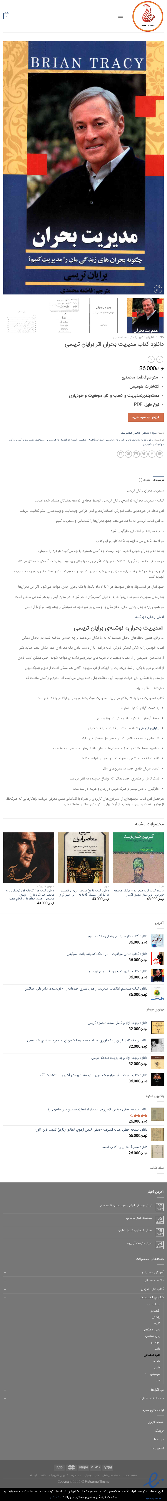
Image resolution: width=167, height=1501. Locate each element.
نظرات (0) (144, 480)
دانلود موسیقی (154, 1281)
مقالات (43, 1475)
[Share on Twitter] (144, 454)
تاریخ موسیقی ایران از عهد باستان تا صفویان (126, 1205)
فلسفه (156, 1361)
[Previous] (155, 167)
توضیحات (158, 480)
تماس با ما (158, 1448)
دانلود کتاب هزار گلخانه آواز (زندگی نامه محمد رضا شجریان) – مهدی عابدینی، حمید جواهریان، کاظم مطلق (29, 895)
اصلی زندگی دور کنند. (149, 617)
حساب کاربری (156, 1422)
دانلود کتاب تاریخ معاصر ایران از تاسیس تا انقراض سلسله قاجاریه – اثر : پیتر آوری (83, 893)
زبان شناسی (152, 1336)
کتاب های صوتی (152, 1289)
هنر (158, 1380)
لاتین (157, 1367)
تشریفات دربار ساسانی (139, 1218)
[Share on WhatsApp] (159, 454)
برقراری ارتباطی (149, 728)
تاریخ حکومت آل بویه (139, 1243)
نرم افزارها (157, 1390)
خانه (161, 337)
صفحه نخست (130, 1475)
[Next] (9, 167)
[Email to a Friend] (136, 454)
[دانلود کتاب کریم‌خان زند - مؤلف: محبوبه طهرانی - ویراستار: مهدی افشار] (138, 857)
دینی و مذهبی (151, 1329)
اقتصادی (155, 1311)
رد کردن (55, 1497)
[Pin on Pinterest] (128, 454)
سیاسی (155, 1342)
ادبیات (156, 1304)
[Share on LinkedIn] (120, 454)
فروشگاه (159, 1431)
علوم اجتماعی (121, 337)
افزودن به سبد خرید (145, 417)
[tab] (158, 480)
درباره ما (159, 1439)
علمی (157, 1348)
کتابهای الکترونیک (144, 337)
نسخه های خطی (152, 1398)
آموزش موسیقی (153, 1272)
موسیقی (155, 1374)
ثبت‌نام (33, 1475)
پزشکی (156, 1317)
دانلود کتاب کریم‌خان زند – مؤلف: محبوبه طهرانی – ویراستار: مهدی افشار (139, 893)
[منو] (120, 16)
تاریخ (157, 1323)
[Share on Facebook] (151, 454)
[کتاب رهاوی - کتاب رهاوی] (147, 16)
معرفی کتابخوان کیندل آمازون (135, 1230)
